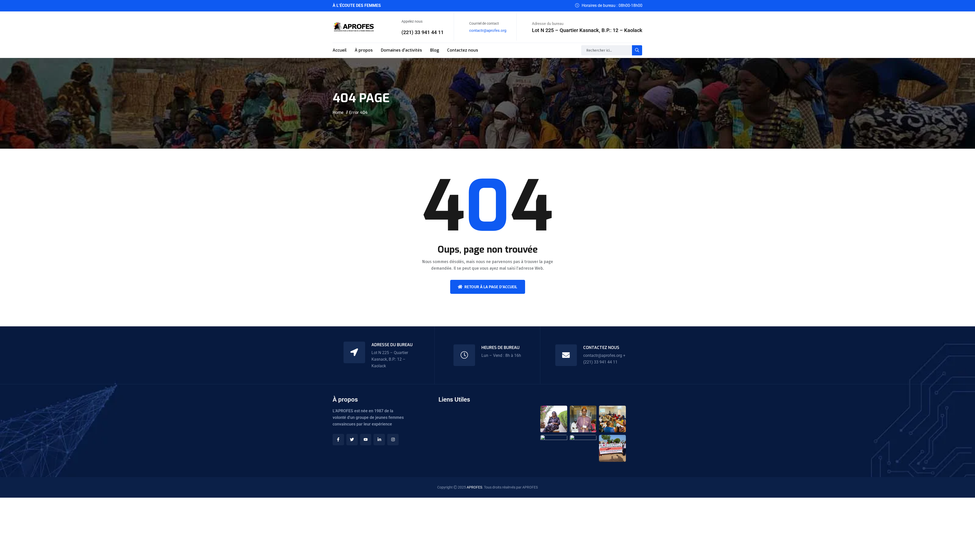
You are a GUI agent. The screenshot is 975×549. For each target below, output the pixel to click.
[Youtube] (365, 439)
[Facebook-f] (338, 439)
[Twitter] (352, 439)
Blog (434, 50)
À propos (364, 50)
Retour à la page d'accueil (490, 286)
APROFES (474, 487)
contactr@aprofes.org (487, 30)
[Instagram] (393, 439)
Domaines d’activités (401, 50)
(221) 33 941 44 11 (422, 32)
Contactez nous (462, 50)
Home (338, 112)
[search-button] (637, 50)
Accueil (340, 50)
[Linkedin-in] (379, 439)
